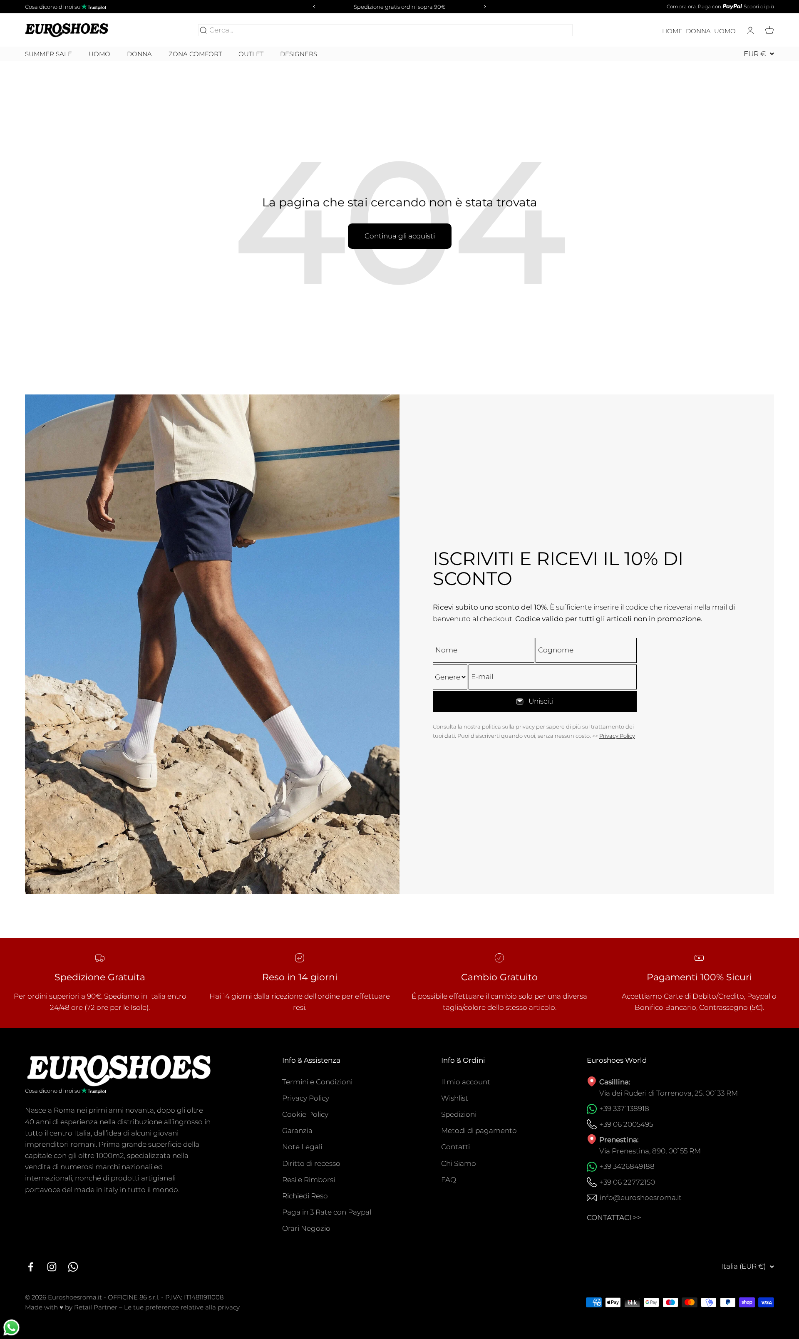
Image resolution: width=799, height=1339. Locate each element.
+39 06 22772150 (627, 1182)
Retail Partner (95, 1307)
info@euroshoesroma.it (641, 1197)
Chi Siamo (458, 1163)
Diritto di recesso (311, 1163)
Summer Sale (48, 54)
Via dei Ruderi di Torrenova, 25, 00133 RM (668, 1093)
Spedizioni (458, 1114)
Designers (298, 54)
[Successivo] (486, 7)
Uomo (725, 31)
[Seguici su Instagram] (51, 1266)
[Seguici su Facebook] (30, 1266)
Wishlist (454, 1098)
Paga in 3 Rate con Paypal (326, 1212)
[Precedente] (312, 7)
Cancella (556, 30)
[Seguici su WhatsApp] (73, 1266)
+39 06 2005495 (626, 1124)
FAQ (448, 1179)
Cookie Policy (305, 1114)
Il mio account (465, 1082)
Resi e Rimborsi (308, 1179)
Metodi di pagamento (479, 1130)
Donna (698, 31)
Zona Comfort (195, 54)
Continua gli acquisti (400, 236)
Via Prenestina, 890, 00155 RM (650, 1151)
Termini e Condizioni (317, 1082)
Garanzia (297, 1130)
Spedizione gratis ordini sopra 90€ (399, 6)
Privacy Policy (617, 735)
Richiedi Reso (305, 1196)
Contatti (455, 1147)
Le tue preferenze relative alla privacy (182, 1307)
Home (672, 31)
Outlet (250, 54)
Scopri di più (759, 6)
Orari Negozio (306, 1228)
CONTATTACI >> (614, 1217)
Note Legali (302, 1147)
